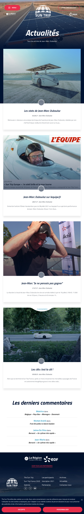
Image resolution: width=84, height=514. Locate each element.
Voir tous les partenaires (42, 466)
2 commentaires (42, 309)
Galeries (27, 485)
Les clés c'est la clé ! (42, 369)
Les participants (48, 477)
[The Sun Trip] (42, 10)
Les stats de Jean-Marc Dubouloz (42, 111)
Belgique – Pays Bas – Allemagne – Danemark (42, 414)
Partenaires (46, 485)
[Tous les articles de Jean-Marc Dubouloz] (41, 102)
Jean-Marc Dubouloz (45, 115)
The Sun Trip (28, 477)
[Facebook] (25, 488)
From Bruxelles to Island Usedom (42, 423)
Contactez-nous (65, 485)
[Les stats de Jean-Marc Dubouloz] (42, 76)
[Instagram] (30, 488)
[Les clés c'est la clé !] (42, 335)
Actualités (63, 481)
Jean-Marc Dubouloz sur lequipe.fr (42, 197)
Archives (63, 477)
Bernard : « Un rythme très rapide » (42, 433)
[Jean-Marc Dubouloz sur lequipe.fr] (42, 162)
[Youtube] (35, 488)
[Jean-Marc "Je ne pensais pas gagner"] (42, 248)
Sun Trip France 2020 (32, 481)
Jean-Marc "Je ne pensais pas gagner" (42, 283)
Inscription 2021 (48, 481)
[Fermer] (82, 499)
